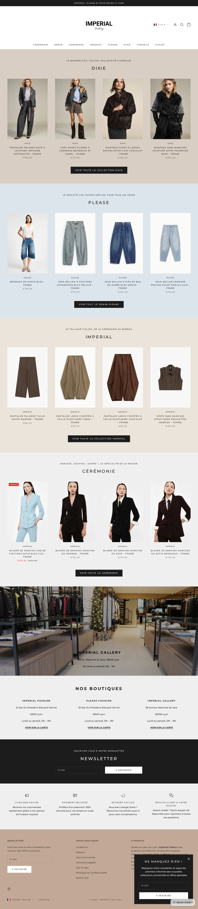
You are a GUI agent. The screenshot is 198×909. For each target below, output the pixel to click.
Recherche (82, 877)
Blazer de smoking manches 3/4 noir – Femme (123, 552)
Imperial (96, 45)
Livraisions (82, 847)
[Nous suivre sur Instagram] (9, 888)
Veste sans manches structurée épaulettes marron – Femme (170, 419)
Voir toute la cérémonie (99, 573)
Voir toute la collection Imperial (98, 438)
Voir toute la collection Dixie (99, 170)
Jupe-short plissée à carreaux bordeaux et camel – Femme (75, 150)
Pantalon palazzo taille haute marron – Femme (27, 417)
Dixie (127, 45)
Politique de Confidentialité (91, 872)
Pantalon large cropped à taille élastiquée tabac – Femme (75, 419)
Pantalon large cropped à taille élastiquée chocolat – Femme (122, 419)
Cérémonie (40, 45)
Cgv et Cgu (82, 867)
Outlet (160, 45)
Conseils (143, 45)
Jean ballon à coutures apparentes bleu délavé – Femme (75, 285)
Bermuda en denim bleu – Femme (27, 283)
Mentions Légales (86, 862)
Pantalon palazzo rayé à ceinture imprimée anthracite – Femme (27, 150)
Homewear (76, 45)
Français (44, 900)
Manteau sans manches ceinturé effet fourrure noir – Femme (170, 150)
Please (113, 45)
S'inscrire (163, 895)
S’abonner (124, 770)
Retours (80, 852)
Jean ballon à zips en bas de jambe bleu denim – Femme (123, 285)
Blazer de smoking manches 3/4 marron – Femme (75, 552)
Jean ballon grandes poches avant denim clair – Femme (170, 285)
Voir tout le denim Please (99, 304)
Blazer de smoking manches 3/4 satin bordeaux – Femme (170, 552)
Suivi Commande (85, 857)
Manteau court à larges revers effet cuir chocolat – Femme (123, 150)
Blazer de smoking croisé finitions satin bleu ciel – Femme (27, 553)
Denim (58, 45)
